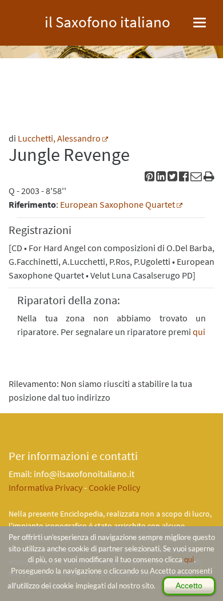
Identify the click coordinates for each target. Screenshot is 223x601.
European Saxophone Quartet (117, 204)
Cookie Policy (114, 487)
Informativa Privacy (45, 487)
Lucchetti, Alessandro (59, 138)
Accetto (189, 585)
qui (189, 559)
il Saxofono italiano (107, 20)
